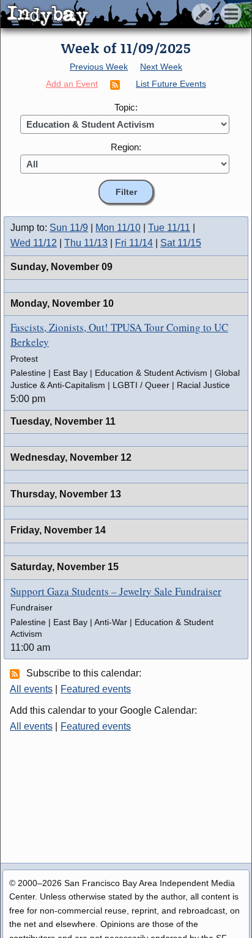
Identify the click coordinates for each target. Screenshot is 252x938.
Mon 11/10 (118, 227)
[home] (115, 14)
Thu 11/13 (86, 243)
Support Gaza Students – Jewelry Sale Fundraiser (115, 591)
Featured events (96, 689)
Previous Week (99, 66)
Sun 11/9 (69, 227)
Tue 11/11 (169, 227)
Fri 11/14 (134, 243)
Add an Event (72, 84)
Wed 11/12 (33, 243)
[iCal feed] (16, 673)
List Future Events (171, 84)
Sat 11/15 (180, 243)
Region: (126, 147)
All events (31, 689)
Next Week (161, 66)
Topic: (126, 107)
